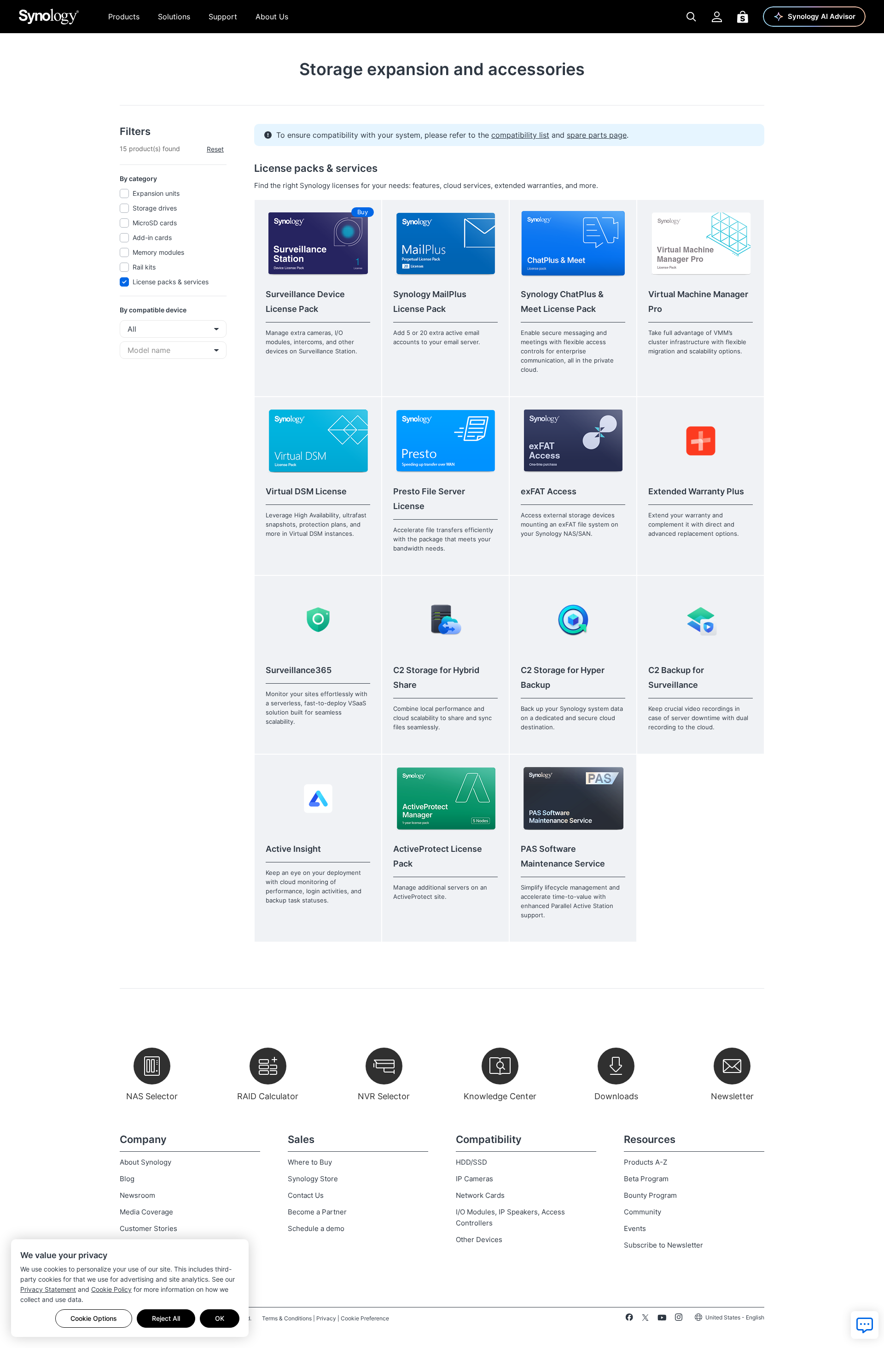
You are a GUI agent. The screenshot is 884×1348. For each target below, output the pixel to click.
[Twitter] (645, 1319)
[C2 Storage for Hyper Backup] (573, 619)
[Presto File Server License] (445, 440)
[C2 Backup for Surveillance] (700, 619)
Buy (362, 212)
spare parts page (597, 135)
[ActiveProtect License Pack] (445, 798)
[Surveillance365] (318, 619)
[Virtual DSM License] (318, 440)
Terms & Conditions (287, 1318)
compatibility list (520, 135)
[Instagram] (678, 1319)
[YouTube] (661, 1319)
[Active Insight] (318, 798)
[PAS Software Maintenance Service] (573, 798)
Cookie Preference (365, 1318)
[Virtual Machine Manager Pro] (700, 243)
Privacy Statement (48, 1289)
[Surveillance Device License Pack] (318, 243)
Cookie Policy (111, 1289)
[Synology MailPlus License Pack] (445, 243)
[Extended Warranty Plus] (700, 440)
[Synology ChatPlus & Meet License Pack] (573, 243)
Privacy (326, 1318)
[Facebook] (629, 1319)
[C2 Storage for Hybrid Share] (445, 619)
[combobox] (173, 329)
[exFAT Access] (573, 440)
